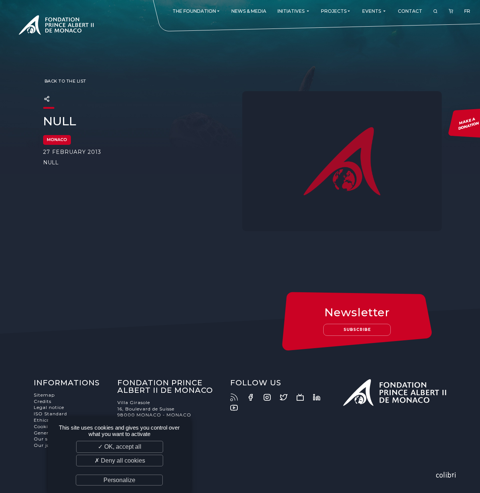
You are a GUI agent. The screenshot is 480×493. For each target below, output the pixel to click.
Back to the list (64, 81)
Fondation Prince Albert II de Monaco (56, 26)
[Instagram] (270, 397)
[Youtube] (237, 408)
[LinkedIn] (320, 397)
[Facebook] (254, 397)
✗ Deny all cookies (119, 460)
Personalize (119, 480)
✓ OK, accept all (119, 446)
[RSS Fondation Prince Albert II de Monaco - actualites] (237, 397)
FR (467, 11)
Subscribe (357, 329)
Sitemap (44, 395)
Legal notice (49, 407)
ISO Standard (50, 413)
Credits (42, 401)
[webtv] (303, 397)
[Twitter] (287, 397)
